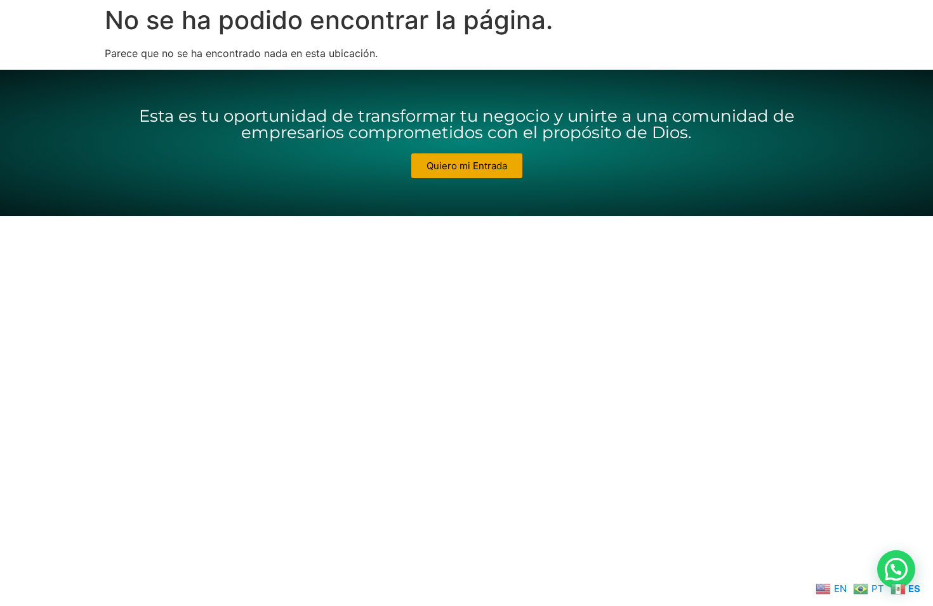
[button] (896, 569)
